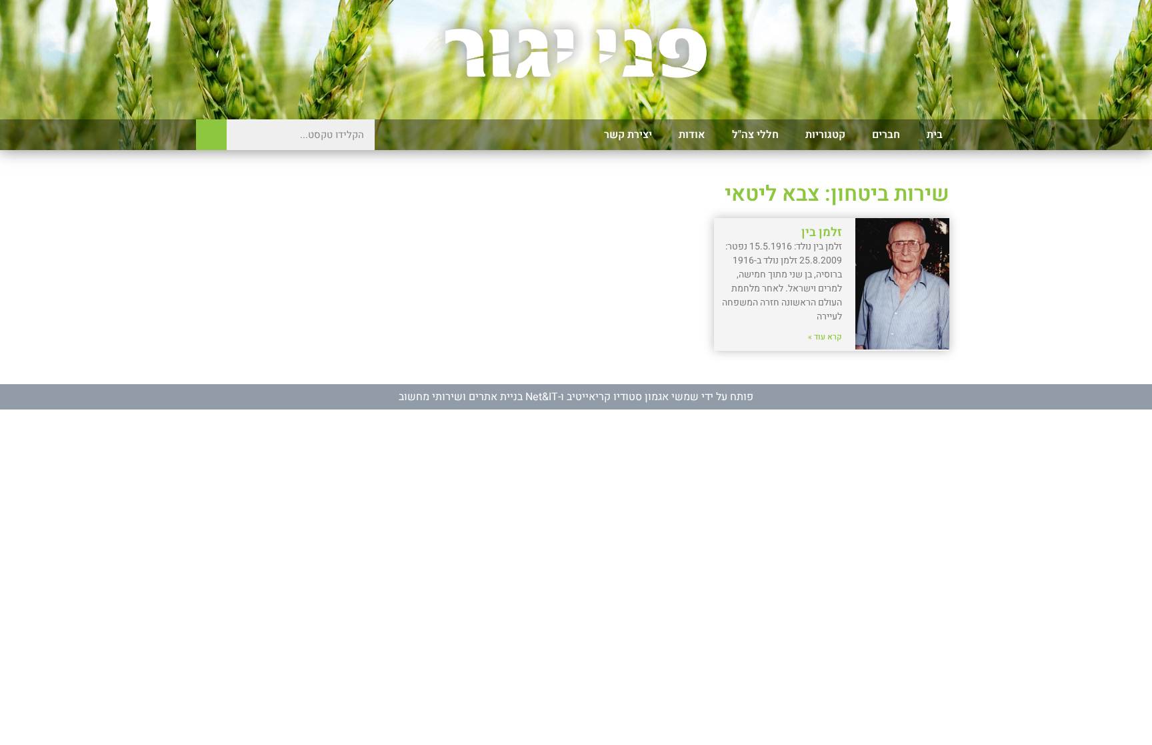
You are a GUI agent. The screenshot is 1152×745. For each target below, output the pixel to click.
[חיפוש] (211, 134)
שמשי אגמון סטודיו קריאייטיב (633, 397)
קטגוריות (825, 135)
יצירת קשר (628, 135)
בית (935, 135)
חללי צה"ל (755, 135)
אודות (692, 135)
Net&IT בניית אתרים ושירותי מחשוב (478, 397)
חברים (886, 135)
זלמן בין (821, 232)
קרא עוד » (825, 337)
